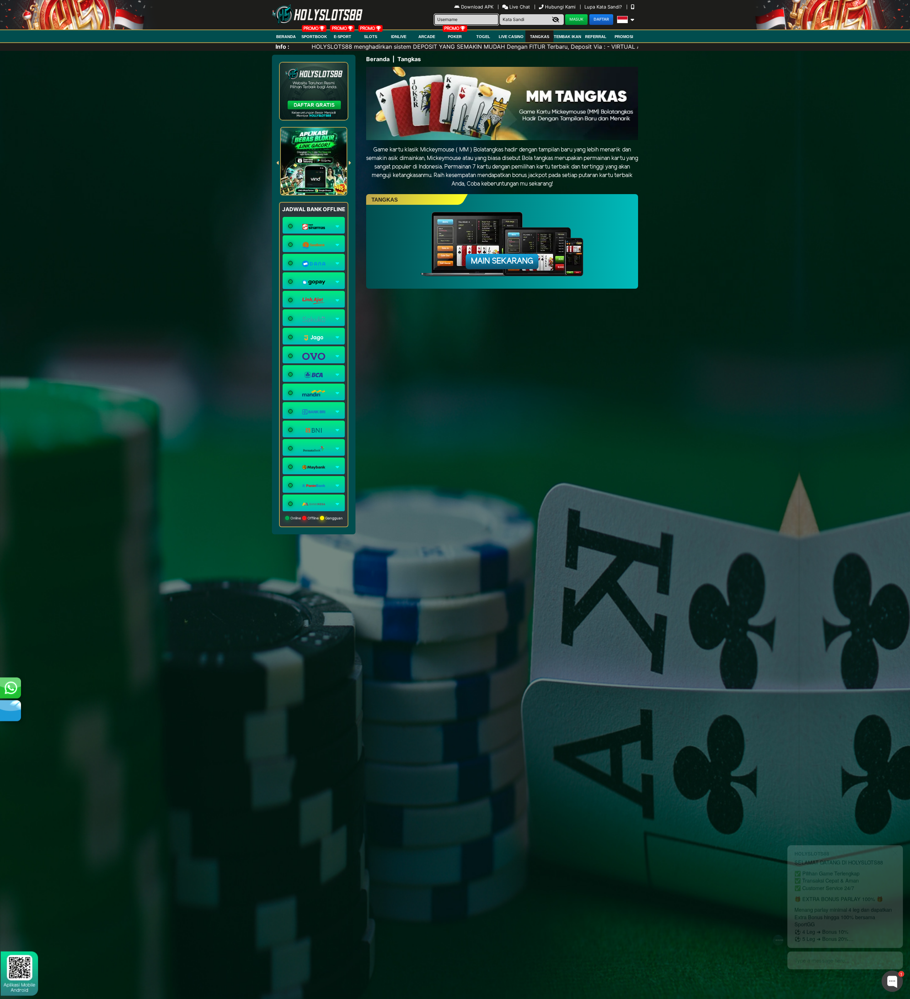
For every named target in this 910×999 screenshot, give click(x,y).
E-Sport (342, 36)
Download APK (477, 7)
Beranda (286, 36)
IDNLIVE (398, 36)
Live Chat (519, 7)
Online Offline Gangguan (316, 518)
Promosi (624, 36)
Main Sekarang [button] (502, 261)
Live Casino (511, 36)
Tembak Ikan (567, 36)
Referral (595, 36)
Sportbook (314, 36)
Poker (455, 36)
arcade (426, 36)
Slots (370, 36)
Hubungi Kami (560, 7)
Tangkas (539, 36)
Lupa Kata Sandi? (603, 7)
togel (483, 36)
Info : (282, 46)
